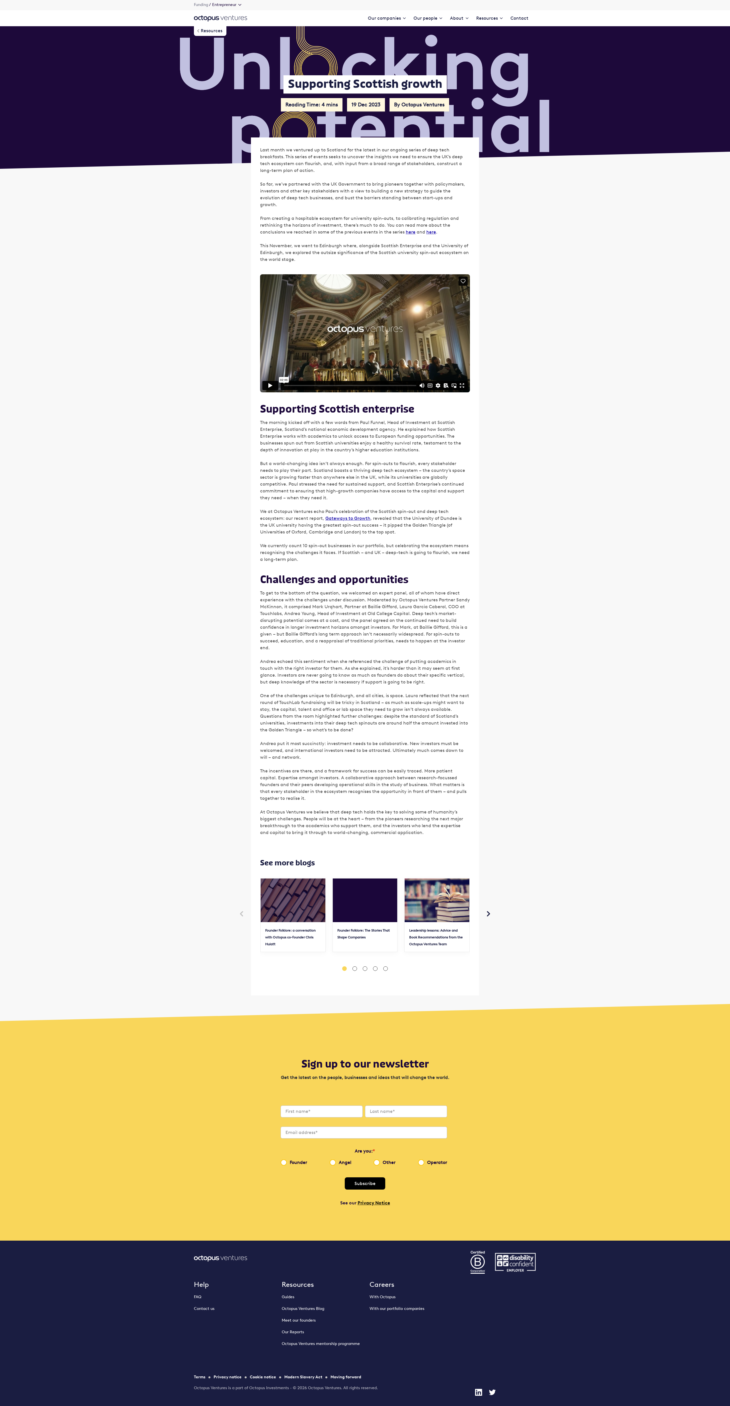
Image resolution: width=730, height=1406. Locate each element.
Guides (288, 1297)
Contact (519, 18)
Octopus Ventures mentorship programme (321, 1343)
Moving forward (345, 1377)
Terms (199, 1377)
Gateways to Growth (347, 518)
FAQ (197, 1297)
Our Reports (293, 1332)
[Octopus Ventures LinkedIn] (478, 1392)
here (410, 232)
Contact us (204, 1308)
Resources (298, 1284)
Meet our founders (299, 1320)
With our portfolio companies (397, 1308)
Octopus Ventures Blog (303, 1308)
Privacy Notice (374, 1203)
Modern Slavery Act (303, 1377)
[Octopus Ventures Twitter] (492, 1392)
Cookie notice (263, 1377)
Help (201, 1284)
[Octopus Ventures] (220, 18)
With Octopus (383, 1297)
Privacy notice (228, 1377)
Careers (382, 1284)
